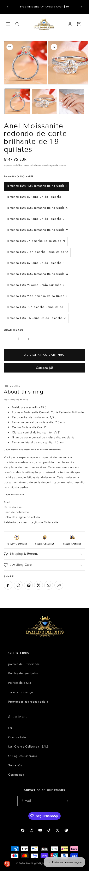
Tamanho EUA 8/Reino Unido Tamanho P (36, 263)
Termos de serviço (20, 692)
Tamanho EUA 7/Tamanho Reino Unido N (36, 241)
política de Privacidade (24, 664)
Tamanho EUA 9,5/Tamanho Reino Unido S (37, 296)
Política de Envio (19, 683)
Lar (10, 728)
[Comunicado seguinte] (81, 6)
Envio (26, 165)
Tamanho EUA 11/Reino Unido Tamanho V (36, 318)
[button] (8, 24)
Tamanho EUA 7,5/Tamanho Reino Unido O (37, 252)
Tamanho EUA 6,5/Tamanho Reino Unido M (37, 230)
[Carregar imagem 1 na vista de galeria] (17, 101)
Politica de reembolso (23, 673)
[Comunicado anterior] (7, 6)
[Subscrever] (67, 801)
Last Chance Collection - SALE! (28, 746)
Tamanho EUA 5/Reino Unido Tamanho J (35, 197)
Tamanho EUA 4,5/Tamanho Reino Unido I (37, 186)
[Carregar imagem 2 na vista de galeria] (44, 101)
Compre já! (44, 367)
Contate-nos (16, 774)
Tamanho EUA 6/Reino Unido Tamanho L (35, 219)
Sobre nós (15, 765)
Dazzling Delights (36, 863)
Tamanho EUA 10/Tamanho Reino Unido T (36, 307)
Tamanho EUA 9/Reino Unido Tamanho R (35, 285)
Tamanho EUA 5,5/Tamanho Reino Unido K (37, 208)
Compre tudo (17, 737)
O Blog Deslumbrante (22, 756)
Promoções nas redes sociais (28, 702)
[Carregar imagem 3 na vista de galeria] (71, 101)
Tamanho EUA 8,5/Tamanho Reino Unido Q (37, 274)
